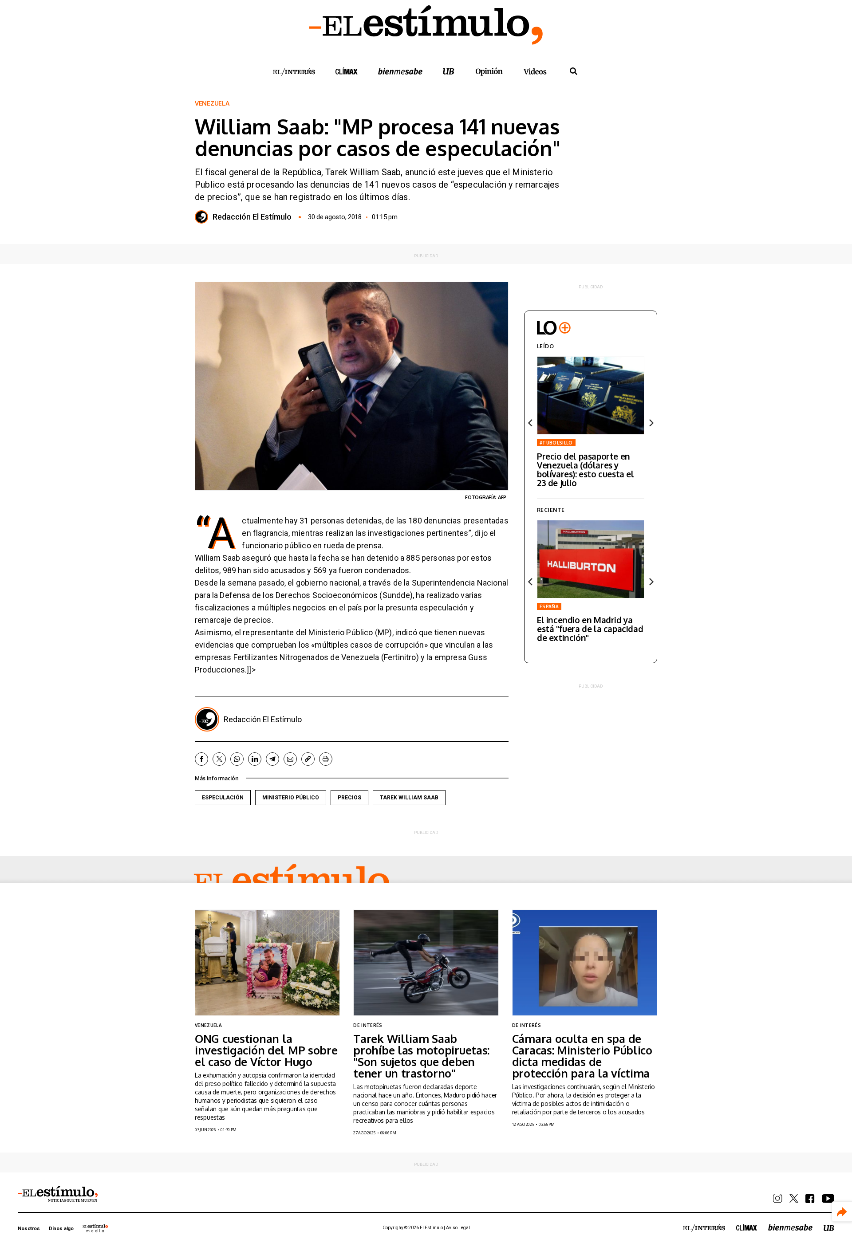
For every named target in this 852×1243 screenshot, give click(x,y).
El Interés (293, 72)
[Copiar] (308, 759)
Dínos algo (61, 1228)
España (549, 606)
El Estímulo (291, 882)
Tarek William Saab (409, 798)
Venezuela (212, 103)
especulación (223, 798)
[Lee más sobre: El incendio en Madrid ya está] (590, 559)
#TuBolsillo (556, 442)
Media (95, 1227)
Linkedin (254, 759)
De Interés (367, 1025)
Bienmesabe (400, 71)
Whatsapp (237, 759)
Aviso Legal (458, 1227)
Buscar (573, 71)
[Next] (650, 423)
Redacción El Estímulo (252, 217)
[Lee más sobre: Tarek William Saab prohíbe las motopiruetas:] (426, 962)
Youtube (828, 1198)
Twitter (219, 759)
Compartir (842, 1212)
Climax (346, 71)
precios (349, 798)
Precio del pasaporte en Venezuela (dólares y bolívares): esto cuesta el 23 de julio (585, 469)
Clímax (746, 1227)
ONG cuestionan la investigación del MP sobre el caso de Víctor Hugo (266, 1050)
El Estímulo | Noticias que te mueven (58, 1194)
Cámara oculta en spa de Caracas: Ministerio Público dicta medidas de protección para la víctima (582, 1055)
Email (290, 759)
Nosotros (29, 1228)
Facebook (201, 759)
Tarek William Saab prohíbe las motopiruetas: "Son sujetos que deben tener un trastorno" (421, 1055)
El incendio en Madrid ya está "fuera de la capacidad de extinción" (590, 628)
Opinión (489, 71)
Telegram (272, 759)
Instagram (777, 1198)
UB (448, 71)
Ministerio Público (290, 798)
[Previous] (531, 423)
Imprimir (325, 759)
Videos (535, 71)
